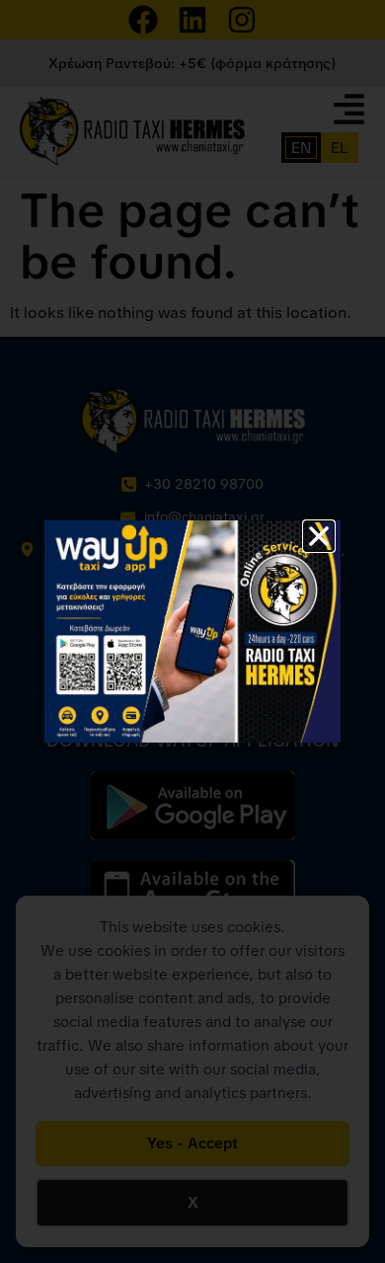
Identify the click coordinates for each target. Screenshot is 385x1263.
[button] (319, 536)
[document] (192, 631)
